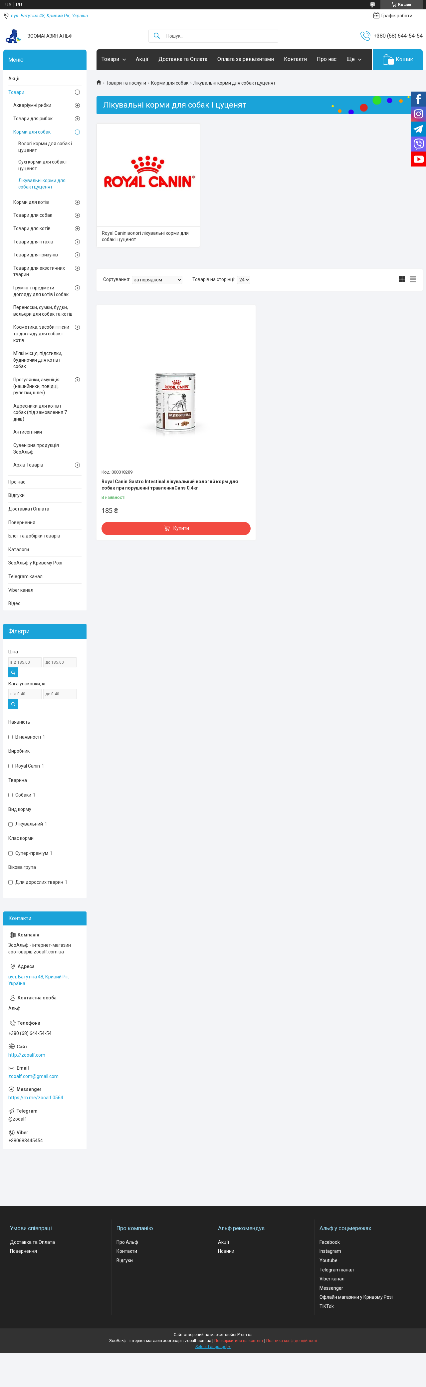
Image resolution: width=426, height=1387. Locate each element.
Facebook (330, 1242)
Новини (226, 1251)
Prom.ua (245, 1334)
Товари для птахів (33, 241)
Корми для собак (169, 83)
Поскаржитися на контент (238, 1340)
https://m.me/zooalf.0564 (35, 1097)
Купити (181, 528)
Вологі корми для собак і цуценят (45, 147)
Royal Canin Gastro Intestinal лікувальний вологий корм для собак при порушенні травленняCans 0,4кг (170, 485)
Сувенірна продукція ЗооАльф (36, 449)
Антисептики (27, 432)
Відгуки (16, 495)
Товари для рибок (33, 118)
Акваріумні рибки (32, 105)
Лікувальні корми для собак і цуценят (42, 184)
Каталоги (18, 549)
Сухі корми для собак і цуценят (42, 165)
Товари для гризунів (35, 254)
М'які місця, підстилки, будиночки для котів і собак (37, 360)
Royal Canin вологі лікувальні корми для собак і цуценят (145, 236)
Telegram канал (25, 576)
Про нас (326, 59)
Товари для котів (32, 228)
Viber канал (20, 590)
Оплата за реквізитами (245, 59)
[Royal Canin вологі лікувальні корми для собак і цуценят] (148, 175)
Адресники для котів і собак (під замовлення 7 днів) (40, 412)
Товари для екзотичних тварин (39, 271)
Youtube (328, 1260)
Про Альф (127, 1242)
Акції (142, 59)
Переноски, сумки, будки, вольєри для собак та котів (43, 311)
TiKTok (327, 1306)
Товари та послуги (126, 83)
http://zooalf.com (26, 1055)
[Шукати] (156, 36)
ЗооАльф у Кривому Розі (35, 562)
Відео (14, 603)
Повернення (21, 522)
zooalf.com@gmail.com (33, 1076)
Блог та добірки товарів (34, 535)
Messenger (331, 1288)
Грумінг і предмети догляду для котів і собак (41, 291)
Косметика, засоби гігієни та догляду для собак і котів (41, 333)
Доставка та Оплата (182, 59)
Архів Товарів (28, 465)
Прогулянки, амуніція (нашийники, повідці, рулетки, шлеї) (36, 386)
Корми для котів (31, 202)
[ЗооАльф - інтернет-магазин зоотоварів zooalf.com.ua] (13, 36)
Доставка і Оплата (28, 509)
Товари (110, 59)
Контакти (295, 59)
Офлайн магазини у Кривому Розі (356, 1297)
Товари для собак (32, 215)
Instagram (330, 1251)
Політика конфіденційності (291, 1340)
